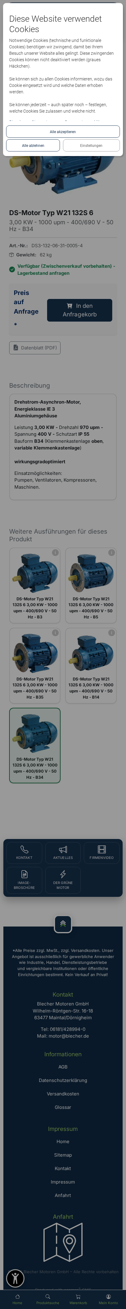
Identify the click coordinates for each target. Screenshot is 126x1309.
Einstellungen (91, 146)
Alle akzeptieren (63, 132)
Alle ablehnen (33, 146)
